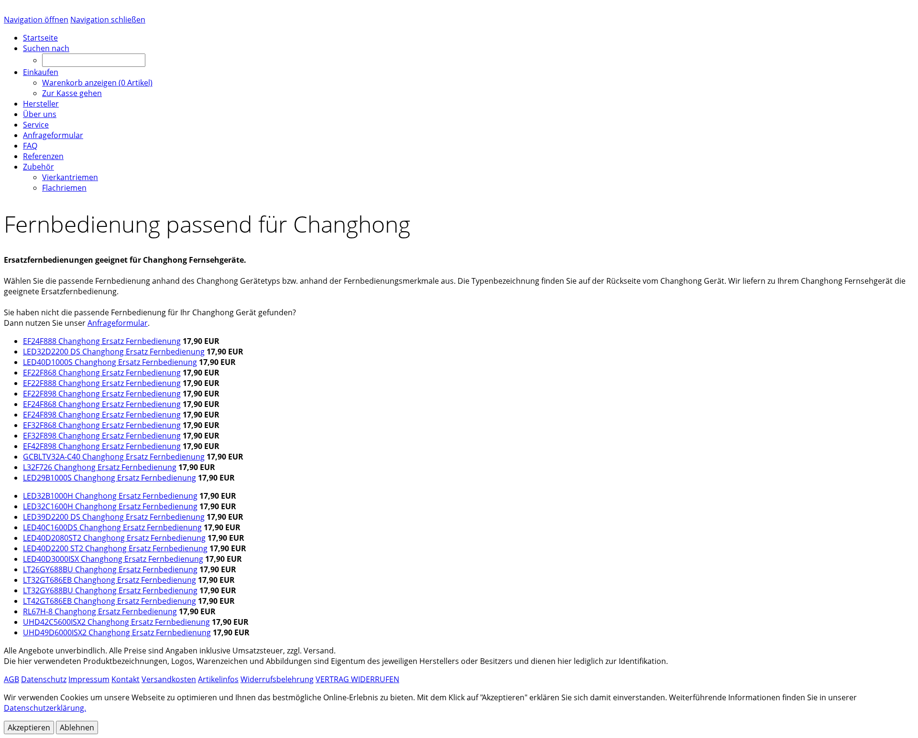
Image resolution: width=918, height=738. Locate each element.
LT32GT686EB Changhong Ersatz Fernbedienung (109, 580)
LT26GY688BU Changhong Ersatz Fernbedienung (110, 569)
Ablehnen (77, 727)
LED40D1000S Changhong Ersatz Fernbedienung (110, 362)
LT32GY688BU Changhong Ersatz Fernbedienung (110, 590)
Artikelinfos (218, 679)
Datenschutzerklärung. (45, 708)
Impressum (88, 679)
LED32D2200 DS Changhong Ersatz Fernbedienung (114, 351)
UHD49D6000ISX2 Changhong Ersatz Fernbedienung (117, 632)
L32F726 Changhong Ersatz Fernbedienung (99, 467)
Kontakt (125, 679)
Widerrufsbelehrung (277, 679)
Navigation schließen (107, 19)
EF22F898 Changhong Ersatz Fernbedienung (102, 393)
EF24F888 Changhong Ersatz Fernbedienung (102, 341)
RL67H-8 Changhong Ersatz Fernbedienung (100, 611)
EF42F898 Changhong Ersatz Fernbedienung (102, 446)
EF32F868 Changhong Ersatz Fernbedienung (102, 425)
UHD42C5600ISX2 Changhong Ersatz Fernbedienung (116, 622)
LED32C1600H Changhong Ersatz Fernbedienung (110, 506)
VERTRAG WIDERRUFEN (357, 679)
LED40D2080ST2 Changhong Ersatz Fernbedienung (114, 538)
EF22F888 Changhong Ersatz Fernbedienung (102, 383)
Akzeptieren (29, 727)
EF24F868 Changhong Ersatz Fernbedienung (102, 404)
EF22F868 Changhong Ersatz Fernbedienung (102, 372)
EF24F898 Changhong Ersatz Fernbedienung (102, 414)
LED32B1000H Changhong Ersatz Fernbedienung (110, 496)
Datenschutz (43, 679)
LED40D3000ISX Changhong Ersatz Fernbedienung (113, 559)
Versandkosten (169, 679)
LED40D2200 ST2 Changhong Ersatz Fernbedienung (115, 548)
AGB (11, 679)
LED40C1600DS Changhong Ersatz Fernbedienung (112, 527)
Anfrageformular (117, 323)
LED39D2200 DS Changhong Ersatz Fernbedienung (114, 517)
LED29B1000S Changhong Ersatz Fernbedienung (109, 477)
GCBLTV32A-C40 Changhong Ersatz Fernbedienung (114, 456)
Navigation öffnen (36, 19)
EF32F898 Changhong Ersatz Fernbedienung (102, 435)
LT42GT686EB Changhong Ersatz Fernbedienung (109, 601)
